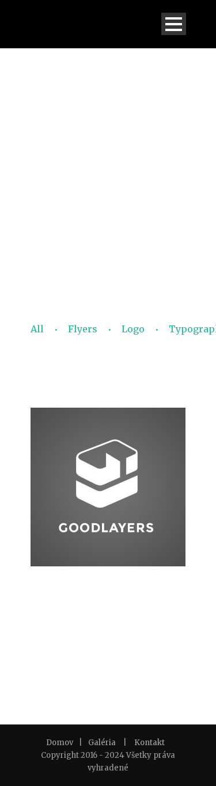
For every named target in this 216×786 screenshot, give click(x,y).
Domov (59, 742)
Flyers (82, 329)
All (37, 329)
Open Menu (173, 24)
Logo (133, 329)
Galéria (102, 742)
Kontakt (149, 742)
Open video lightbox (108, 566)
